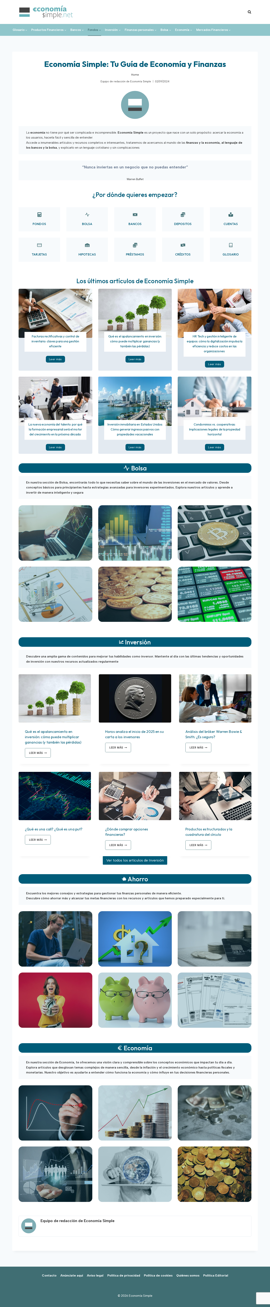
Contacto (49, 1275)
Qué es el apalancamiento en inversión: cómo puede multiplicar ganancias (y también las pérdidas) (135, 341)
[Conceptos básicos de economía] (214, 1174)
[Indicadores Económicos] (135, 1113)
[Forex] (214, 594)
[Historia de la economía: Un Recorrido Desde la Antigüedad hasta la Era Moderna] (214, 1113)
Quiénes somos (187, 1275)
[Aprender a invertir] (55, 532)
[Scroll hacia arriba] (260, 1295)
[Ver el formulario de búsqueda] (249, 12)
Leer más (57, 360)
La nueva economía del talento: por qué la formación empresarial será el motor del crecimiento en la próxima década (55, 429)
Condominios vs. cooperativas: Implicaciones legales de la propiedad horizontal (214, 429)
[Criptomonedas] (214, 532)
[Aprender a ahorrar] (55, 1000)
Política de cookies (158, 1275)
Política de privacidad (123, 1275)
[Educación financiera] (55, 938)
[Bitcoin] (135, 594)
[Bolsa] (135, 533)
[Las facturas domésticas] (214, 1000)
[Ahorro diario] (135, 1000)
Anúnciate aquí (71, 1275)
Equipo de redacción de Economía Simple (126, 81)
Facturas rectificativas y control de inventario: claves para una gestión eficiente (55, 341)
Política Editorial (215, 1275)
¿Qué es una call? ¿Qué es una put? (53, 829)
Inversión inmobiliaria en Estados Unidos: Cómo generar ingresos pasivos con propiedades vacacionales (135, 429)
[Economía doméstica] (135, 939)
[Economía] (55, 1113)
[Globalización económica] (135, 1174)
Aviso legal (95, 1275)
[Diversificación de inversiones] (55, 594)
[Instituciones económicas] (55, 1174)
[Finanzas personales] (214, 938)
